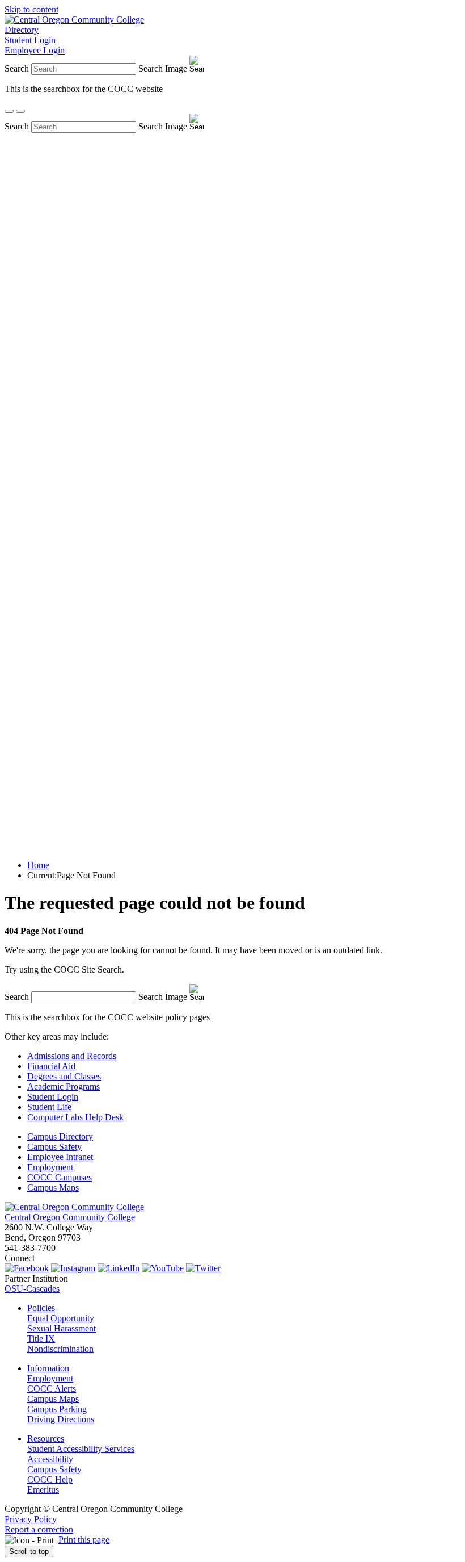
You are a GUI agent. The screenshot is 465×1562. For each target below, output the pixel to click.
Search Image (162, 68)
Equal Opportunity (60, 1318)
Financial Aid (51, 1066)
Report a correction (39, 1529)
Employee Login (35, 50)
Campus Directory (60, 1136)
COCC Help (50, 1479)
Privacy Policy (31, 1519)
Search (17, 68)
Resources (45, 1438)
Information (48, 1368)
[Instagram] (73, 1268)
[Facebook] (27, 1268)
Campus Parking (57, 1409)
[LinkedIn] (119, 1268)
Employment (50, 1167)
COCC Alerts (51, 1388)
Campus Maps (53, 1187)
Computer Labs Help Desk (75, 1117)
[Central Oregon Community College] (74, 19)
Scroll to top (29, 1551)
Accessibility (50, 1459)
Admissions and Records (71, 1056)
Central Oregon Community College (70, 1217)
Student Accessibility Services (80, 1449)
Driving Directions (60, 1419)
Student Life (49, 1107)
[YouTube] (163, 1268)
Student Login (30, 40)
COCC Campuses (59, 1177)
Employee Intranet (60, 1157)
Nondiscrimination (60, 1349)
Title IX (41, 1338)
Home (38, 865)
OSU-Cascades (32, 1288)
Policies (41, 1308)
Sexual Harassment (61, 1328)
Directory (22, 30)
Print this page (83, 1539)
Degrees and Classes (64, 1076)
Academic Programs (63, 1086)
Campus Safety (54, 1146)
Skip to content (31, 9)
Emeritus (43, 1489)
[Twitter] (203, 1268)
